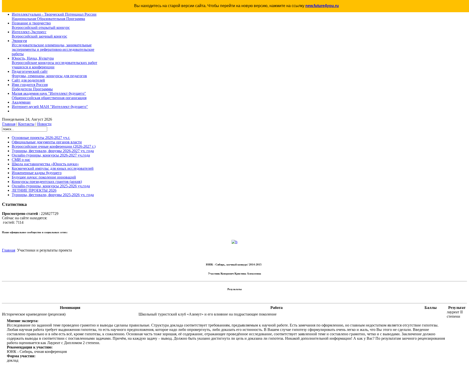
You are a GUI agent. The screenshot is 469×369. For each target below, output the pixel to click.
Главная (8, 124)
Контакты (26, 124)
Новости (44, 124)
